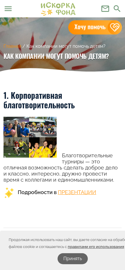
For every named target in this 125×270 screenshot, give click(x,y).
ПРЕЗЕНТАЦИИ (77, 192)
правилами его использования (96, 247)
